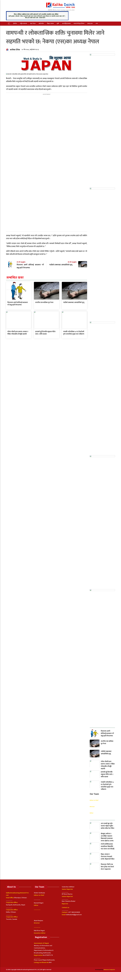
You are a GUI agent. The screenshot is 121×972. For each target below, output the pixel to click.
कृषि (58, 23)
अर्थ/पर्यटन (41, 23)
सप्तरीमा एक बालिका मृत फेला (44, 302)
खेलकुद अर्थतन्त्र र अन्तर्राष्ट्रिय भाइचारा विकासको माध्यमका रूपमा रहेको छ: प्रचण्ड (107, 837)
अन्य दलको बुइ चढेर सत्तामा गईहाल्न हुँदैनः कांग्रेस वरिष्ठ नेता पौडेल (107, 826)
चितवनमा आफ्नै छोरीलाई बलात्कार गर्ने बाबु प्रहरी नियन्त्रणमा (17, 303)
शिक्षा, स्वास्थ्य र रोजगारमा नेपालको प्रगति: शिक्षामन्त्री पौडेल (107, 856)
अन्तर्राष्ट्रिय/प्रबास (66, 23)
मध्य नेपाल (33, 23)
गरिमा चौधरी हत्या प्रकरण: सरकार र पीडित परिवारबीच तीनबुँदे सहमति (17, 332)
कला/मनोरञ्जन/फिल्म (79, 23)
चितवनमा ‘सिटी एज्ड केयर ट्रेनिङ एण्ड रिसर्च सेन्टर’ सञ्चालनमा (107, 867)
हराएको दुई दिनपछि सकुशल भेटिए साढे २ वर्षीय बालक (45, 332)
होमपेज (15, 23)
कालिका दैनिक (15, 49)
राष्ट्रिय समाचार (23, 23)
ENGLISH (90, 23)
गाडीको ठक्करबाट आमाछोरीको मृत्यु (73, 302)
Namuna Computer (109, 969)
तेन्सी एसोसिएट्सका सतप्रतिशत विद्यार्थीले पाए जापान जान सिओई (107, 846)
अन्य (97, 23)
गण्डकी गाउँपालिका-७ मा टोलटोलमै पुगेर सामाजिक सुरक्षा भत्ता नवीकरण (73, 332)
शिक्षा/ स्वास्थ (50, 23)
